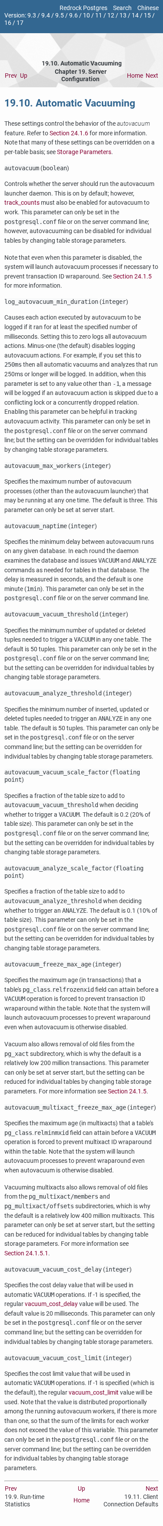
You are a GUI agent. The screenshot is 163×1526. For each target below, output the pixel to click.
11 (98, 15)
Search (122, 8)
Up (23, 75)
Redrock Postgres (83, 8)
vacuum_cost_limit (94, 1392)
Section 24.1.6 (69, 133)
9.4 (45, 15)
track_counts (22, 202)
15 (147, 15)
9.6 (73, 15)
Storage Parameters (84, 152)
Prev (11, 75)
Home (135, 75)
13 (123, 15)
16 (7, 23)
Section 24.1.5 (132, 276)
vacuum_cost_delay (51, 1304)
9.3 (31, 15)
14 (135, 15)
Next (152, 75)
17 (20, 23)
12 (110, 15)
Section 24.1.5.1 (26, 1253)
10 (86, 15)
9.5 (59, 15)
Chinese (148, 8)
